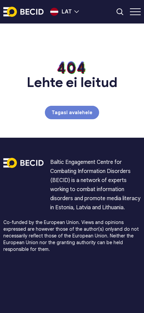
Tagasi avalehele (72, 112)
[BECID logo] (23, 12)
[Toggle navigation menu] (135, 11)
